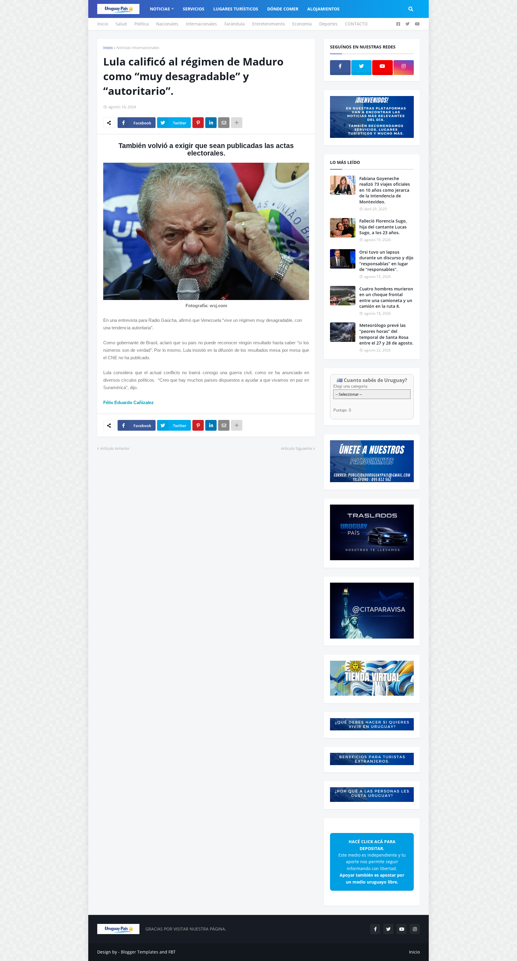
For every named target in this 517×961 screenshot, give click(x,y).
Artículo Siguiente (296, 448)
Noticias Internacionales (137, 47)
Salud (121, 24)
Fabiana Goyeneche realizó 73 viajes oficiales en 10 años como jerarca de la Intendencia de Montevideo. (384, 190)
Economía (302, 24)
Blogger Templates (139, 952)
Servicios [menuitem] (193, 9)
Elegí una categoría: (350, 386)
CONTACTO (356, 24)
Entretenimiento (268, 24)
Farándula (234, 24)
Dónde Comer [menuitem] (282, 9)
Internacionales (201, 24)
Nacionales (167, 24)
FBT (172, 952)
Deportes (328, 24)
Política (141, 24)
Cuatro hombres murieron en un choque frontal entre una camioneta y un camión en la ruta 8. (386, 297)
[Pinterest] (198, 122)
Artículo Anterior (115, 448)
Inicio (102, 24)
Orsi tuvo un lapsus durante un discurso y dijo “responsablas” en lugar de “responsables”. (386, 260)
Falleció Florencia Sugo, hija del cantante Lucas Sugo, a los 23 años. (383, 226)
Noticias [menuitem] (160, 9)
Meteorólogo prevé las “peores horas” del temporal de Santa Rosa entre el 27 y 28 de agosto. (386, 334)
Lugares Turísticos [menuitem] (235, 9)
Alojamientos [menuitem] (323, 9)
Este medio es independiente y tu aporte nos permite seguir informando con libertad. (372, 861)
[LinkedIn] (211, 122)
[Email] (223, 122)
